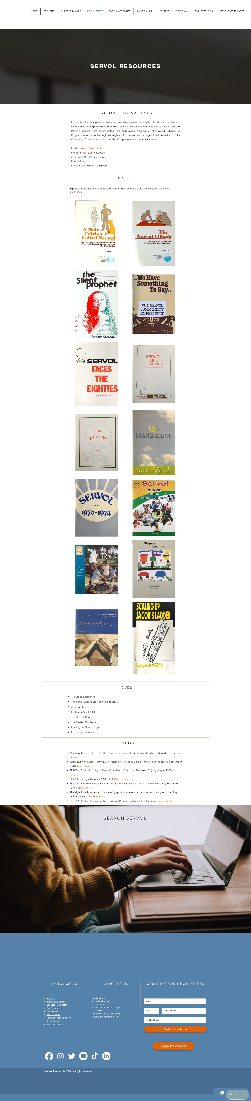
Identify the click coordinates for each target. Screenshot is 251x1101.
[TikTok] (94, 1056)
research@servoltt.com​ (92, 148)
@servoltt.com (111, 1016)
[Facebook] (49, 1056)
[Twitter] (72, 1056)
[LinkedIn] (106, 1056)
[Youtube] (83, 1056)
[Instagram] (60, 1056)
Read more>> (122, 779)
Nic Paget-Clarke (131, 761)
